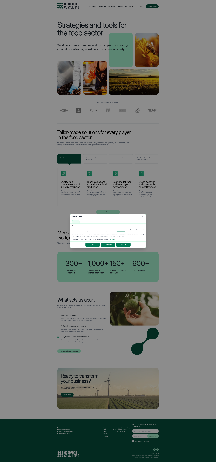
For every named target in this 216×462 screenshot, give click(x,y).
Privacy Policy (112, 239)
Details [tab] (83, 222)
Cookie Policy (121, 231)
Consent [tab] (76, 222)
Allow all (123, 244)
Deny (92, 244)
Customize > (108, 244)
